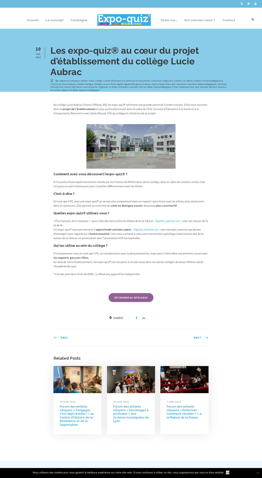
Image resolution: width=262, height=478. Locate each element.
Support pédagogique (89, 90)
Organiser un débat (108, 87)
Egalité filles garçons (133, 84)
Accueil (33, 20)
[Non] (257, 473)
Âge (57, 81)
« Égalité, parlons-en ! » (168, 221)
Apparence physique (70, 81)
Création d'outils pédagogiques (208, 81)
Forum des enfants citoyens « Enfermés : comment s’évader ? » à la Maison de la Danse (184, 412)
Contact (228, 20)
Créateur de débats (183, 81)
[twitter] (248, 3)
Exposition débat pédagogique (201, 84)
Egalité (120, 84)
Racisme (213, 87)
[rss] (242, 3)
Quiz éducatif (201, 87)
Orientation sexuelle (128, 87)
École (113, 84)
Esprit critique (158, 84)
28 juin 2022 (68, 401)
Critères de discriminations (63, 84)
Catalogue (79, 20)
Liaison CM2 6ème (72, 87)
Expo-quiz (171, 84)
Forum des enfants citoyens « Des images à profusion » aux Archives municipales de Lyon (131, 414)
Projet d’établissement (183, 87)
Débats (80, 84)
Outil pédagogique (162, 87)
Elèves (148, 84)
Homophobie (56, 87)
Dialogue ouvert (102, 84)
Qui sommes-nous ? (199, 20)
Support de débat (69, 90)
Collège (98, 81)
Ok (227, 472)
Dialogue (89, 84)
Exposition (181, 84)
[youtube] (255, 3)
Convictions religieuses (162, 81)
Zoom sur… (169, 20)
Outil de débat (146, 87)
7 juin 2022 (174, 401)
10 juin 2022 (121, 401)
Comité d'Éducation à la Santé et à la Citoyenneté (126, 81)
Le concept (54, 20)
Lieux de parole (90, 87)
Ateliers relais (87, 81)
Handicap (221, 84)
